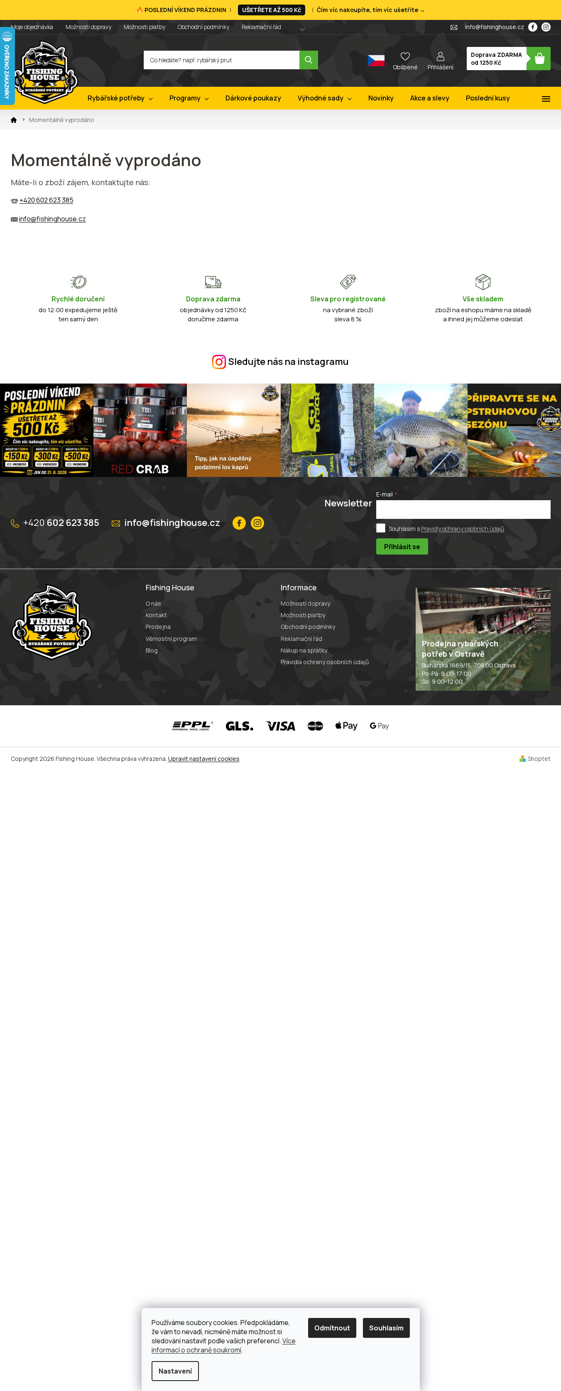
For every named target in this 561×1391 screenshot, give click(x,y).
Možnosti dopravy (88, 27)
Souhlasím (386, 1327)
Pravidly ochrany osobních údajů (462, 528)
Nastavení (175, 1371)
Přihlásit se (402, 546)
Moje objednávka (32, 27)
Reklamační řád (261, 27)
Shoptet (539, 759)
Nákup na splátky (304, 650)
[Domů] (14, 120)
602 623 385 (61, 522)
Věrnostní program (171, 639)
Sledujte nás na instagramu (288, 361)
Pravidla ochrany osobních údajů (325, 662)
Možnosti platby (144, 27)
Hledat (308, 60)
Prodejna (158, 627)
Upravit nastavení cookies (204, 759)
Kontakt (156, 615)
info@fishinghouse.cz (52, 218)
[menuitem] (120, 98)
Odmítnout (332, 1327)
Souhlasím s (446, 528)
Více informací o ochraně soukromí (224, 1345)
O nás (153, 603)
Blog (152, 650)
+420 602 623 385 (46, 200)
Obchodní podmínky (203, 27)
